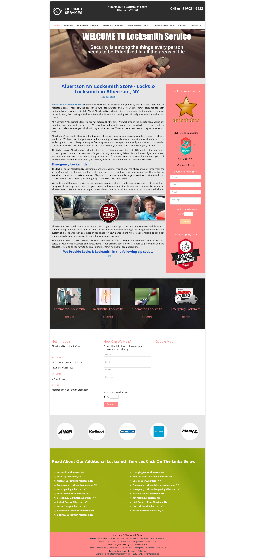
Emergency (139, 548)
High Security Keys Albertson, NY (150, 502)
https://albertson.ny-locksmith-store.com (138, 541)
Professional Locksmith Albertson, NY (77, 485)
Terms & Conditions (117, 551)
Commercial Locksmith (87, 25)
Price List (132, 551)
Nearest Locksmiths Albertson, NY (75, 480)
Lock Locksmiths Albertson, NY (73, 493)
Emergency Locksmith (164, 25)
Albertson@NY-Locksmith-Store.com (70, 389)
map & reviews (157, 538)
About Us (68, 25)
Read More (69, 317)
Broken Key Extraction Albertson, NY (76, 497)
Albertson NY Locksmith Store (68, 104)
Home (57, 25)
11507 (108, 256)
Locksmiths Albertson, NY (70, 472)
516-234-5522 (192, 8)
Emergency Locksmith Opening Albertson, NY (156, 489)
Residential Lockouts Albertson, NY (75, 510)
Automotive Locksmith (138, 25)
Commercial (114, 548)
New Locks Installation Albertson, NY (152, 476)
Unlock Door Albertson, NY (147, 480)
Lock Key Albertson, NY (69, 476)
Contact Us (196, 25)
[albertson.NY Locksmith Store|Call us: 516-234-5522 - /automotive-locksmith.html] (147, 296)
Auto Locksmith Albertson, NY (149, 510)
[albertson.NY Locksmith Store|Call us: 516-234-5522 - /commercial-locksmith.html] (69, 296)
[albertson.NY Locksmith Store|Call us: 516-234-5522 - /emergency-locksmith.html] (186, 296)
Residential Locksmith (113, 25)
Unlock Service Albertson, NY (72, 502)
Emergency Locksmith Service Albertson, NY (156, 485)
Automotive (127, 548)
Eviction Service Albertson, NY (148, 493)
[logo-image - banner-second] (127, 53)
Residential (101, 548)
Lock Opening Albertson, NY (72, 489)
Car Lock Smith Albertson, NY (148, 506)
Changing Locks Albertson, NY (148, 472)
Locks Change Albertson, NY (72, 506)
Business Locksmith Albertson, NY (75, 514)
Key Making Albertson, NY (146, 497)
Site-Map (142, 551)
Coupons (182, 25)
